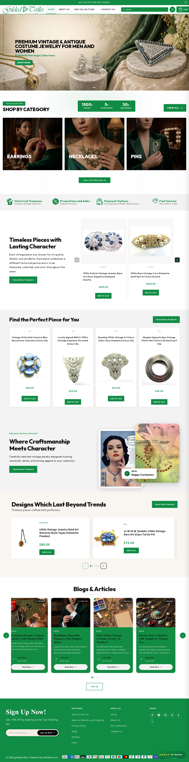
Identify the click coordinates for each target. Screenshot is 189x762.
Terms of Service (80, 714)
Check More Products (23, 280)
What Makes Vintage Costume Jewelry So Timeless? (111, 638)
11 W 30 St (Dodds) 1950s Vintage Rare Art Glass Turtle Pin (145, 532)
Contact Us (108, 9)
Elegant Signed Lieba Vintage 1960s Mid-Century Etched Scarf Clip (159, 340)
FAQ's (75, 742)
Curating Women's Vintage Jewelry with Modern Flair (30, 637)
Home (51, 9)
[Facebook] (152, 715)
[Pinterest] (158, 715)
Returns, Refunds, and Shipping (88, 720)
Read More (29, 667)
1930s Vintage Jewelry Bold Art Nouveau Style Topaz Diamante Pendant (59, 533)
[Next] (104, 566)
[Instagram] (165, 715)
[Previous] (85, 566)
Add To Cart (103, 296)
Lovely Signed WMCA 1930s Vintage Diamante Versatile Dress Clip (73, 340)
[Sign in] (172, 9)
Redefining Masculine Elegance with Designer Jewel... (70, 638)
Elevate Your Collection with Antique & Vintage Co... (156, 638)
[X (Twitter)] (172, 715)
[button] (93, 87)
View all (94, 686)
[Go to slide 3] (96, 677)
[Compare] (33, 538)
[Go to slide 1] (92, 677)
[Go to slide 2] (94, 677)
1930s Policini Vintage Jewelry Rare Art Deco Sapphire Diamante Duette (102, 276)
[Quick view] (33, 543)
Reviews (76, 737)
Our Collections (84, 9)
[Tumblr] (178, 715)
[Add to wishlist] (33, 532)
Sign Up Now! (46, 733)
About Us (64, 9)
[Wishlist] (122, 221)
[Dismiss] (185, 2)
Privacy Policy (79, 725)
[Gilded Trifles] (23, 9)
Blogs (74, 731)
